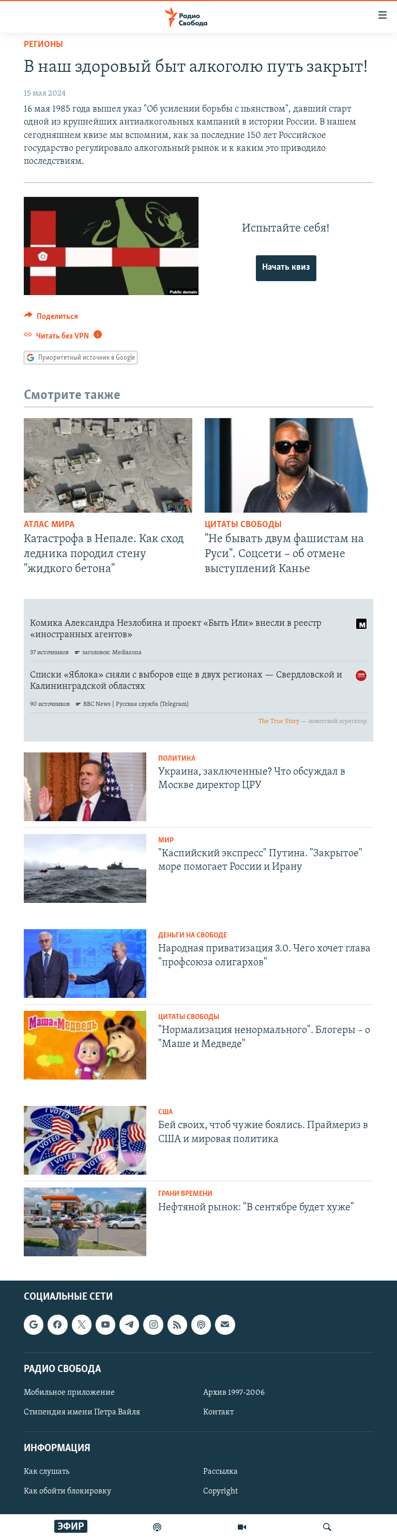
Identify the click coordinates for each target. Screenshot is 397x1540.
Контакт (218, 1412)
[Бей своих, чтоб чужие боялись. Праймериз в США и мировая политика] (85, 1140)
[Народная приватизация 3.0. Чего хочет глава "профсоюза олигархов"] (85, 963)
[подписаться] (225, 1325)
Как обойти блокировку (67, 1492)
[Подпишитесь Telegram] (129, 1325)
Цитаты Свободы (243, 525)
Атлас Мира (49, 525)
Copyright (220, 1492)
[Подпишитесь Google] (33, 1325)
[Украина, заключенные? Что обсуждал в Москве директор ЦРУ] (85, 786)
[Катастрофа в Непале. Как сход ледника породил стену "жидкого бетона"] (108, 465)
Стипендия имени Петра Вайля (82, 1412)
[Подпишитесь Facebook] (57, 1325)
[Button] (51, 319)
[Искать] (327, 1527)
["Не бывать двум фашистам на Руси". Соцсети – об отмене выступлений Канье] (289, 465)
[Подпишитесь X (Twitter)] (81, 1325)
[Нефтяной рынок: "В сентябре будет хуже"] (85, 1222)
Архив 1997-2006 (234, 1393)
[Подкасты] (201, 1325)
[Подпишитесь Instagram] (153, 1325)
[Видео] (241, 1527)
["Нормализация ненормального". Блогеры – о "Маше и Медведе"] (85, 1045)
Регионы (43, 45)
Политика (176, 759)
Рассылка (220, 1472)
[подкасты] (157, 1527)
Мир (166, 840)
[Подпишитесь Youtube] (105, 1325)
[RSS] (177, 1325)
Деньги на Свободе (192, 936)
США (165, 1112)
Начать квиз (286, 267)
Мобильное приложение (69, 1393)
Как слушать (46, 1472)
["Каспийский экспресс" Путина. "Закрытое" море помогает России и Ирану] (85, 868)
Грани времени (185, 1194)
